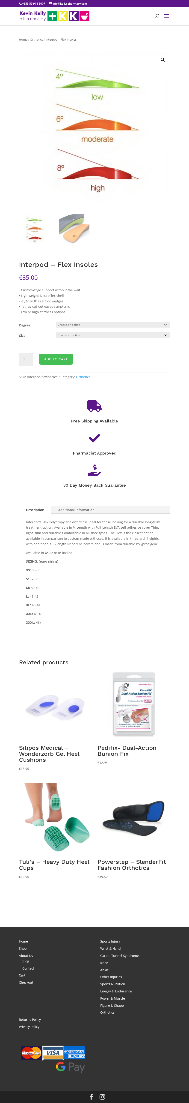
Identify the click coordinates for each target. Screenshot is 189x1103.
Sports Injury (110, 941)
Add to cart (56, 359)
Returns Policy (30, 1019)
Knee (104, 963)
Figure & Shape (112, 1005)
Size (22, 335)
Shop (23, 948)
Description (35, 510)
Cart (22, 975)
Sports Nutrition (112, 984)
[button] (163, 60)
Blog (25, 961)
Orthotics (36, 39)
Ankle (104, 969)
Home (23, 39)
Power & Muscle (112, 998)
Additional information (76, 510)
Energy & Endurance (116, 991)
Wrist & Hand (110, 948)
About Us (26, 955)
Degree (24, 325)
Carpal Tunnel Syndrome (119, 955)
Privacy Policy (29, 1027)
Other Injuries (111, 977)
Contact (28, 968)
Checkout (26, 982)
